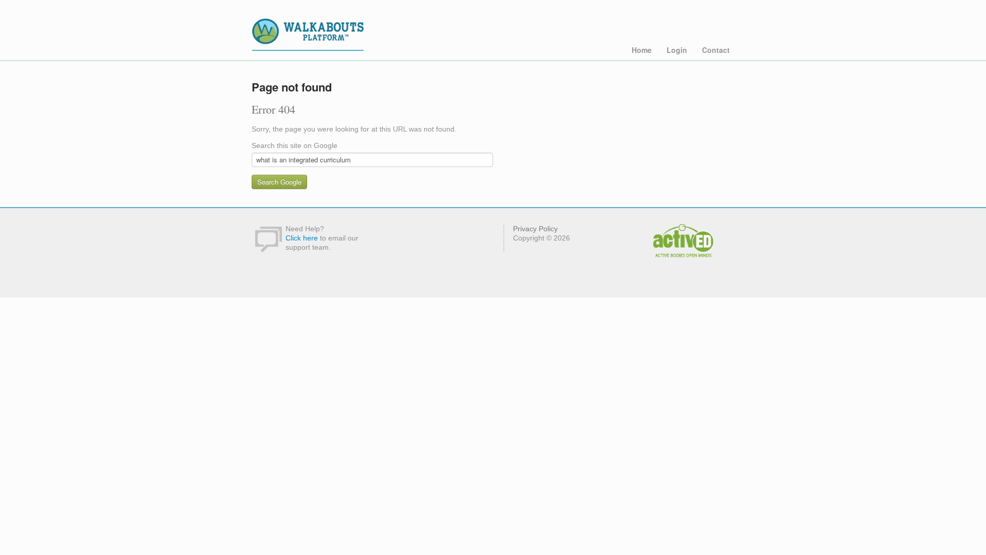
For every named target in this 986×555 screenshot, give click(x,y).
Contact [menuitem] (716, 50)
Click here (302, 238)
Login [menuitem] (677, 50)
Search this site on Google (294, 145)
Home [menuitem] (642, 50)
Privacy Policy (535, 229)
